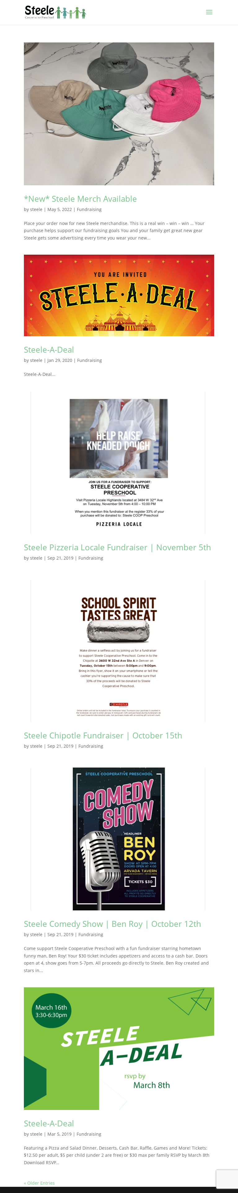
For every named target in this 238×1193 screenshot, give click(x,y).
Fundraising (89, 209)
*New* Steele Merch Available (80, 198)
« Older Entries (39, 1183)
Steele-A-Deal (49, 349)
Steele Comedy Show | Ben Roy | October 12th (112, 923)
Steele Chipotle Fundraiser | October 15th (103, 735)
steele (36, 209)
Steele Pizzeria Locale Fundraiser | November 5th (117, 547)
